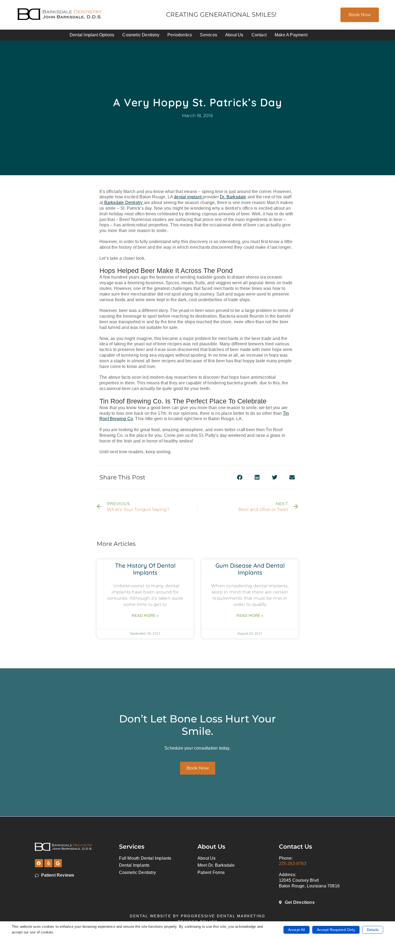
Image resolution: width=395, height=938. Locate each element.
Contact (259, 35)
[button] (240, 477)
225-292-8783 (292, 863)
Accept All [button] (296, 930)
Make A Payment (291, 35)
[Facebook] (39, 863)
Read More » (145, 615)
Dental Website (150, 916)
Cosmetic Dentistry (140, 35)
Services (208, 35)
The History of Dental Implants (145, 569)
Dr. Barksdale (233, 197)
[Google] (58, 863)
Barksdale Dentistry (122, 202)
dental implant (188, 197)
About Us (234, 35)
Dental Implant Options (92, 35)
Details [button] (373, 930)
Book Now (360, 14)
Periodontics (179, 35)
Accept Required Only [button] (336, 930)
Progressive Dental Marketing (223, 916)
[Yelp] (48, 863)
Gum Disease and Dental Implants (250, 569)
